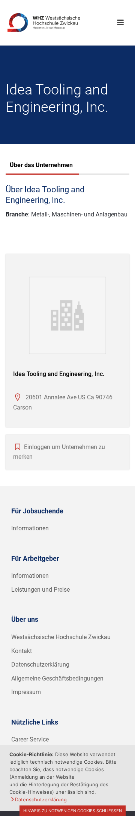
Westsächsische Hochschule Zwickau (61, 637)
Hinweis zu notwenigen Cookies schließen (72, 810)
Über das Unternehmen (41, 165)
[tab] (41, 166)
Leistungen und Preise (40, 589)
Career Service (30, 739)
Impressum (26, 692)
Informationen (30, 528)
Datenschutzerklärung (40, 664)
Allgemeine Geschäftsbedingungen (57, 678)
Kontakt (21, 651)
